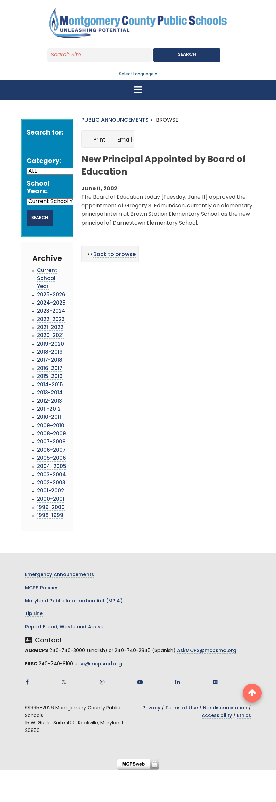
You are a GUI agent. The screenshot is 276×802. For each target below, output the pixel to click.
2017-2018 (49, 360)
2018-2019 (50, 352)
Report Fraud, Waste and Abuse (64, 627)
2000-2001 (50, 499)
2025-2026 (51, 295)
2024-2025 (51, 303)
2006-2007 (51, 450)
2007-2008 (51, 442)
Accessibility (217, 715)
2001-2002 (50, 491)
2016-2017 (49, 368)
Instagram (102, 682)
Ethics (244, 715)
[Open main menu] (138, 90)
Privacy (151, 708)
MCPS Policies (42, 588)
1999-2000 (51, 507)
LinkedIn (178, 682)
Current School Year (47, 279)
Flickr (215, 682)
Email (124, 140)
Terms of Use (181, 708)
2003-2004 (51, 475)
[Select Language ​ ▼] (158, 74)
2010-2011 (49, 417)
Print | (101, 140)
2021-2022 (50, 327)
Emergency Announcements (59, 574)
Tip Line (34, 613)
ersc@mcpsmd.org (98, 664)
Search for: (45, 133)
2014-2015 (50, 385)
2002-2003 (51, 483)
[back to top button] (252, 693)
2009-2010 (50, 426)
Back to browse (114, 254)
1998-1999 (50, 515)
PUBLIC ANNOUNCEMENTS (115, 120)
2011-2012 (49, 409)
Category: (44, 161)
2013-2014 (50, 393)
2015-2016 (50, 376)
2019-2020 (50, 344)
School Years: (38, 188)
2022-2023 (51, 319)
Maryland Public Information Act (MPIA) (74, 601)
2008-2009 (51, 434)
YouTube (140, 682)
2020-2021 (50, 335)
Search (187, 54)
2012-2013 (49, 401)
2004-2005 (51, 466)
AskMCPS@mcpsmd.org (206, 650)
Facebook (27, 682)
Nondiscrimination (225, 708)
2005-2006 (51, 458)
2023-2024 (51, 311)
